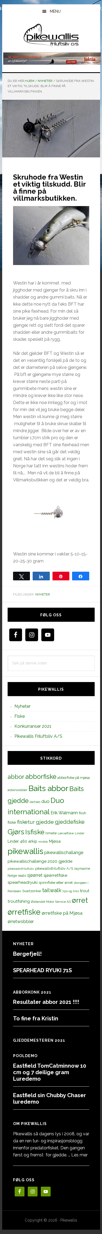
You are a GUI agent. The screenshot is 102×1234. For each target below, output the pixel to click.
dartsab (35, 801)
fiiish (82, 813)
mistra (43, 841)
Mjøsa (55, 841)
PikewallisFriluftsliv (51, 36)
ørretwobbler (21, 921)
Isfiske (34, 832)
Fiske (19, 716)
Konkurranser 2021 (32, 726)
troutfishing (19, 901)
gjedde (45, 822)
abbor (16, 776)
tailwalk (51, 890)
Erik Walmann (64, 812)
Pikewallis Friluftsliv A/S (38, 736)
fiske (12, 822)
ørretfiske (24, 912)
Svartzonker (31, 891)
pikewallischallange (63, 852)
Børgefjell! (27, 954)
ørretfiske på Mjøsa (62, 913)
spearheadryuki (23, 882)
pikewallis (25, 851)
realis (22, 876)
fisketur (26, 822)
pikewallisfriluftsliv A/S (54, 868)
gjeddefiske (70, 822)
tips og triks (71, 891)
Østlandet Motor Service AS (51, 902)
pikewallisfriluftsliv (21, 868)
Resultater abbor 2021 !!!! (46, 1002)
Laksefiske (66, 833)
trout (84, 890)
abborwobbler (17, 790)
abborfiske (40, 776)
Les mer (79, 1154)
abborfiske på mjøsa (73, 777)
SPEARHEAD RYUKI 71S (42, 970)
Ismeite (51, 833)
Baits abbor (48, 788)
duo (45, 801)
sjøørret (34, 875)
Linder (79, 833)
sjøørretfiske (55, 875)
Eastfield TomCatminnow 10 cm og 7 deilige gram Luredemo (49, 1072)
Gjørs (16, 832)
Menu (55, 11)
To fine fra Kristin (35, 1018)
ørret (80, 900)
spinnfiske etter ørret (56, 882)
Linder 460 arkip (22, 841)
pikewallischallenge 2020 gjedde (40, 861)
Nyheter (42, 594)
